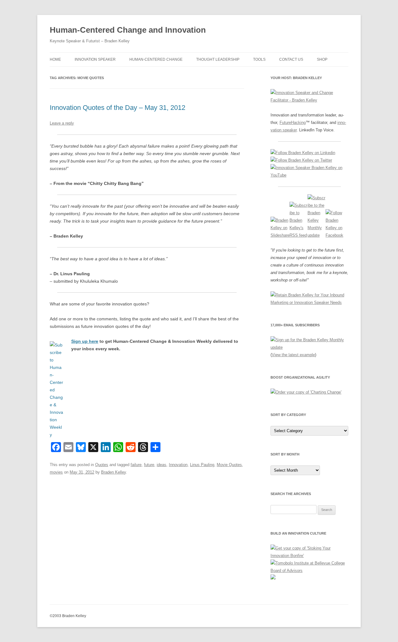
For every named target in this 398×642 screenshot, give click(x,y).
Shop (322, 59)
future (149, 464)
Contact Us (291, 59)
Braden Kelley (113, 472)
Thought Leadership (217, 59)
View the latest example (293, 354)
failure (136, 464)
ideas (161, 464)
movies (56, 472)
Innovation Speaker (95, 59)
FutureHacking (293, 122)
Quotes (101, 464)
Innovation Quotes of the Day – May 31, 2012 (117, 107)
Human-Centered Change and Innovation (128, 30)
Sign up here (84, 341)
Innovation (178, 464)
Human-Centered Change (156, 59)
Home (55, 59)
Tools (259, 59)
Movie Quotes (229, 464)
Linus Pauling (202, 464)
